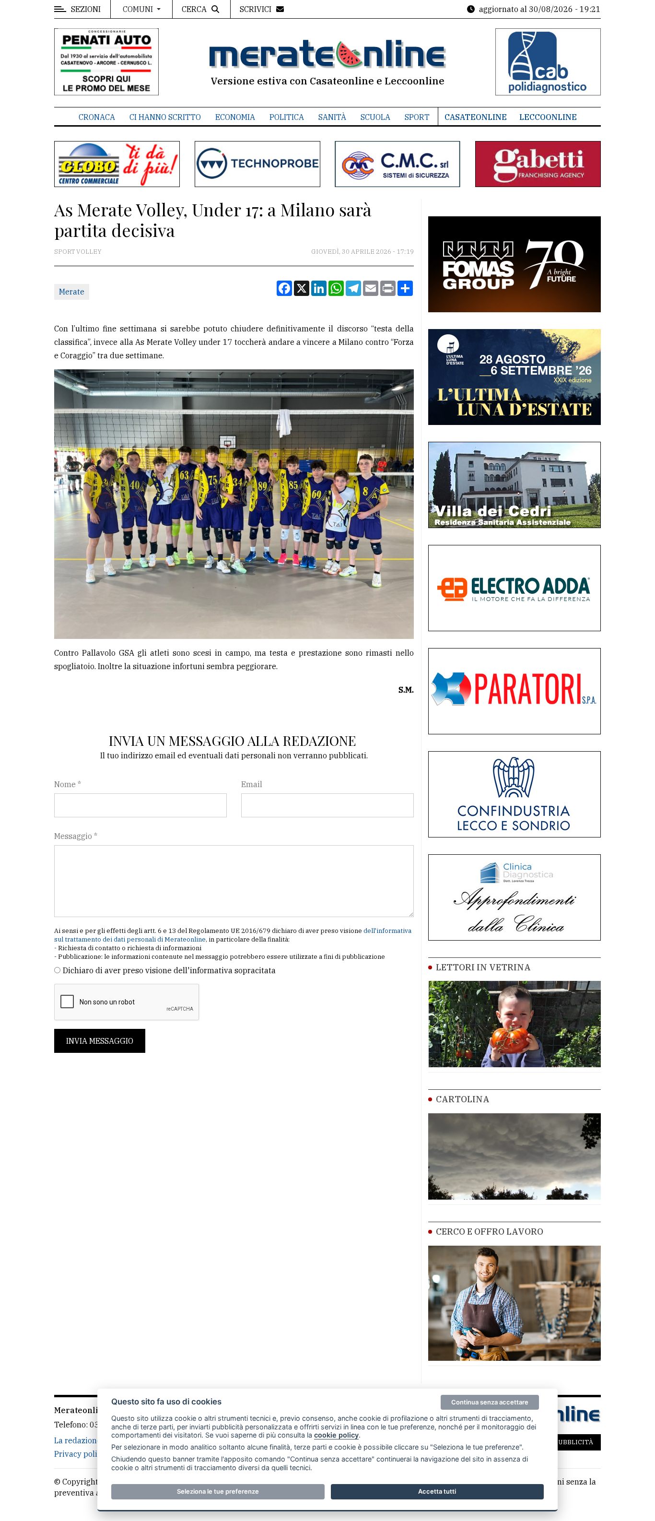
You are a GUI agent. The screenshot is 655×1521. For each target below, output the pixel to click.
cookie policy (336, 1435)
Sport (417, 117)
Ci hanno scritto (165, 117)
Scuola (375, 117)
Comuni (139, 9)
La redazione (77, 1440)
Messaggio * (75, 836)
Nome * (67, 784)
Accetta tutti (437, 1491)
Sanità (332, 117)
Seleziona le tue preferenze (218, 1491)
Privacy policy (79, 1454)
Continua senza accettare (489, 1402)
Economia (235, 117)
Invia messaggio (99, 1041)
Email (251, 784)
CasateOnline (475, 117)
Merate (71, 291)
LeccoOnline (548, 117)
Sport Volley (78, 252)
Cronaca (97, 117)
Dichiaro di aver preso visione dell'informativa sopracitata (169, 970)
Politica (286, 117)
